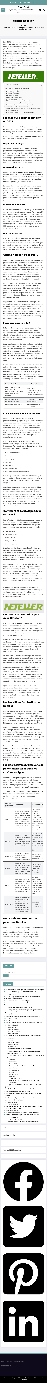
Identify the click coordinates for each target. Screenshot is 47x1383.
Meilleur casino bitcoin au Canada (19, 1049)
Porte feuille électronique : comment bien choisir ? (22, 1115)
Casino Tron (12, 1040)
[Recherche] (40, 10)
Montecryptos (13, 1074)
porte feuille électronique (21, 54)
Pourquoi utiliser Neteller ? (15, 99)
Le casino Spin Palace (14, 93)
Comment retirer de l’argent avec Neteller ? (19, 105)
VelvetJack (12, 1082)
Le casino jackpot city (14, 91)
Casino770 (12, 1060)
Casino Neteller (13, 1117)
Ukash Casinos (13, 1033)
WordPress (25, 1378)
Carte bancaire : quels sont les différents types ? (22, 992)
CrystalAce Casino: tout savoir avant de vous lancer (26, 1066)
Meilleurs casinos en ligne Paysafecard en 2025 (23, 1122)
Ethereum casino (13, 1044)
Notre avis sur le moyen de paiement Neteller (20, 112)
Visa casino (12, 994)
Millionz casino (14, 1070)
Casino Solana (13, 1038)
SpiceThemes (23, 1380)
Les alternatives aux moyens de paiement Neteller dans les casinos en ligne (23, 109)
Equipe (8, 1020)
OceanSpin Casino (15, 1078)
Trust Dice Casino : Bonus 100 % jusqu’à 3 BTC (24, 1080)
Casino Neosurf (13, 1102)
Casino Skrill (12, 1027)
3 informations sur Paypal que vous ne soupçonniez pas (25, 990)
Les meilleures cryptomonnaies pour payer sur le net (23, 1035)
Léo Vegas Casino (13, 95)
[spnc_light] (44, 10)
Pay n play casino (14, 1031)
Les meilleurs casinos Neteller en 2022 (17, 88)
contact (9, 1014)
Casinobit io (13, 1062)
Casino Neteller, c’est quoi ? (14, 97)
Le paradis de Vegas (13, 90)
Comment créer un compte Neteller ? (19, 101)
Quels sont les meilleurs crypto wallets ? (21, 1089)
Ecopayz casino (13, 1029)
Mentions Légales (9, 1135)
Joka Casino (13, 1068)
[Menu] (3, 10)
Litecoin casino (13, 1046)
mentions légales (12, 1111)
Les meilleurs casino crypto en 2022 (18, 1091)
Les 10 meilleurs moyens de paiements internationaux (24, 1022)
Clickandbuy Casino (15, 1119)
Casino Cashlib (13, 1025)
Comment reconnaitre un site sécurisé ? (21, 1008)
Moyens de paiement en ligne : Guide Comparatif (22, 1113)
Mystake (12, 1076)
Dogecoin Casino (13, 1042)
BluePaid (23, 7)
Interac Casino (13, 1104)
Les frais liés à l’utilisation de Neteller (17, 107)
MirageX (11, 1072)
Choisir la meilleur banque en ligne (18, 1001)
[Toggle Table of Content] (39, 85)
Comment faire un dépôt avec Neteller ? (18, 103)
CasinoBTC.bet (14, 1064)
